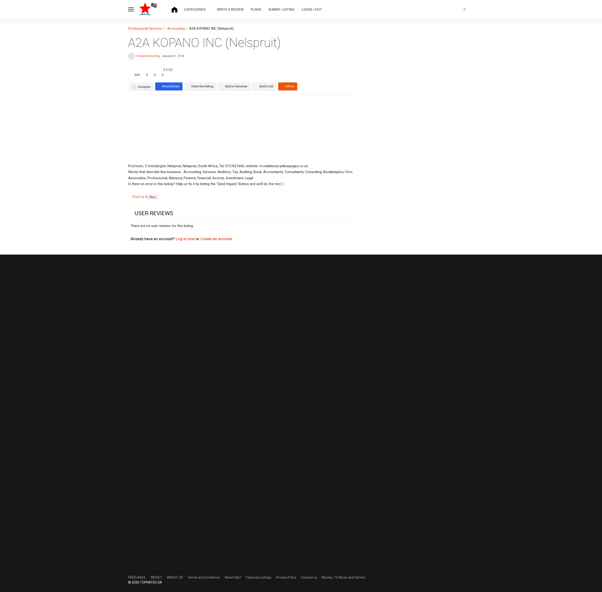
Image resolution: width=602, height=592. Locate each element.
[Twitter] (464, 9)
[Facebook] (456, 9)
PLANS (256, 9)
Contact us (309, 577)
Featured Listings (258, 577)
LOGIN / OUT (312, 9)
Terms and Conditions (204, 577)
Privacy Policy (286, 577)
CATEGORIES (195, 9)
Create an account (216, 239)
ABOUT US (175, 577)
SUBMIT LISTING (281, 9)
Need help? (233, 577)
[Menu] (131, 9)
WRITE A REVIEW (230, 9)
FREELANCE (137, 577)
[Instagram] (472, 9)
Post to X (140, 197)
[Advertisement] (242, 129)
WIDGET (156, 577)
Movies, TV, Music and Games (343, 577)
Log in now (185, 239)
